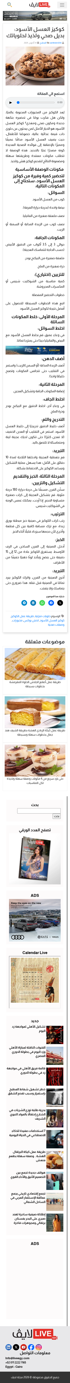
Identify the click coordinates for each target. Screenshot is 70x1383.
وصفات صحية (56, 624)
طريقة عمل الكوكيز (22, 616)
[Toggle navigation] (62, 5)
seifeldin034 (55, 43)
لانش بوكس (31, 620)
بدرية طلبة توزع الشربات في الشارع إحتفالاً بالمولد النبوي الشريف (27, 1114)
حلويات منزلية (43, 616)
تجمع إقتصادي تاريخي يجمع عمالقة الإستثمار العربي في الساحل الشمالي (27, 1198)
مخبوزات (17, 620)
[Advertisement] (35, 1281)
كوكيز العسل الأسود (52, 620)
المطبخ (43, 43)
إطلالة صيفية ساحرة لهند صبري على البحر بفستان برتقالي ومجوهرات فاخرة (28, 1219)
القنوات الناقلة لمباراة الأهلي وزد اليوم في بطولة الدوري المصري (27, 1052)
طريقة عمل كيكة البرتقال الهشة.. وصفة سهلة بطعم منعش (27, 1156)
